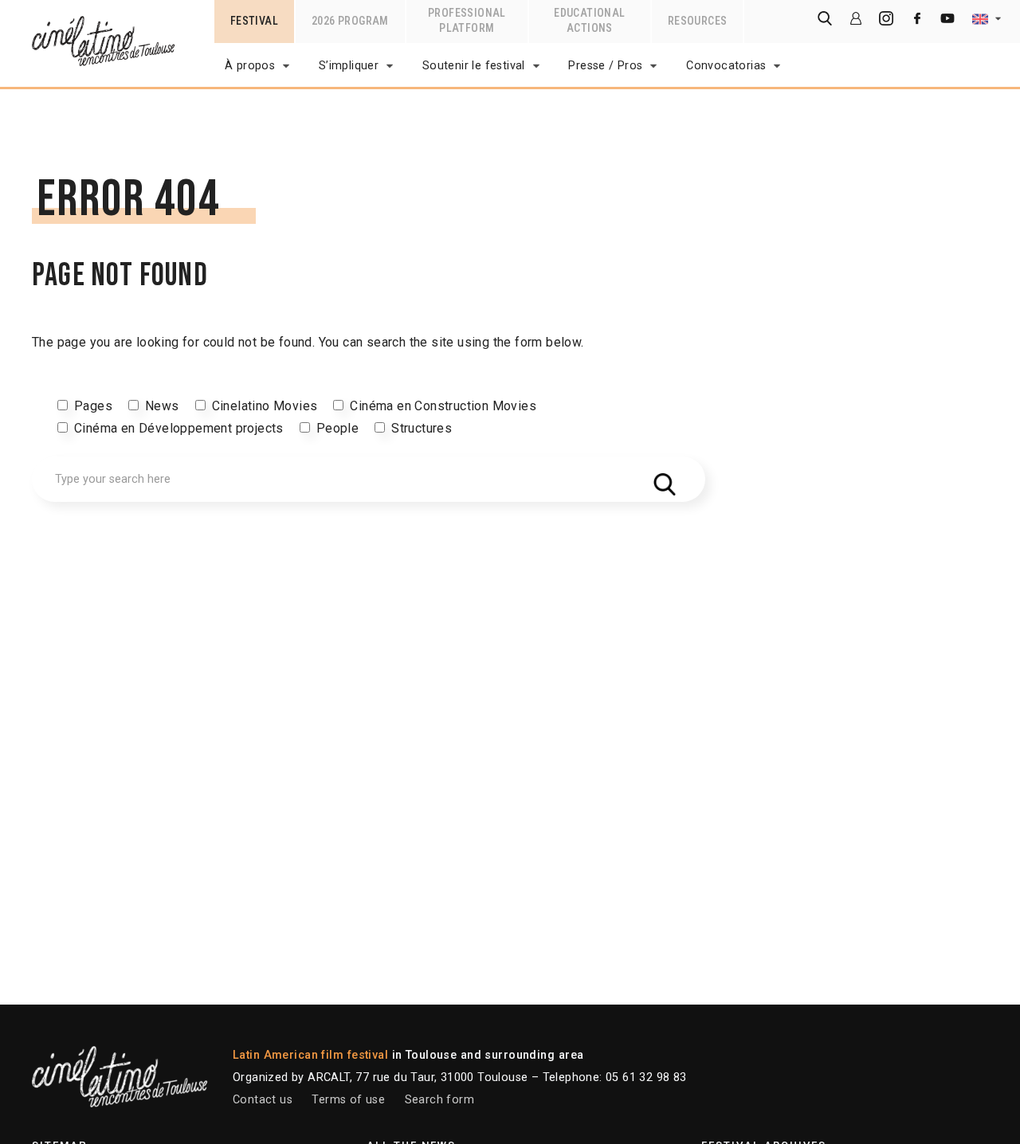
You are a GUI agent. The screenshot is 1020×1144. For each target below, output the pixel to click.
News (162, 405)
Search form (439, 1100)
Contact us (262, 1100)
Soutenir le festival (473, 65)
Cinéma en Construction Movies (443, 405)
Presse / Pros (605, 65)
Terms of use (348, 1100)
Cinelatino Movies (265, 405)
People (337, 428)
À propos (250, 65)
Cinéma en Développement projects (179, 428)
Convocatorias (726, 65)
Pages (93, 405)
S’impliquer (349, 65)
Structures (421, 428)
